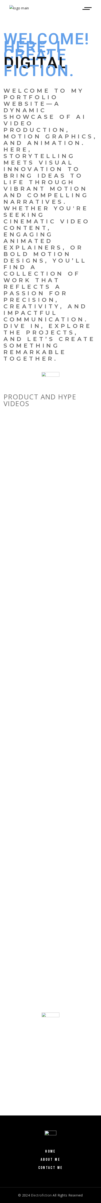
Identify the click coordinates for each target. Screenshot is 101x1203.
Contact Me (50, 1167)
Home (50, 1151)
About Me (50, 1159)
